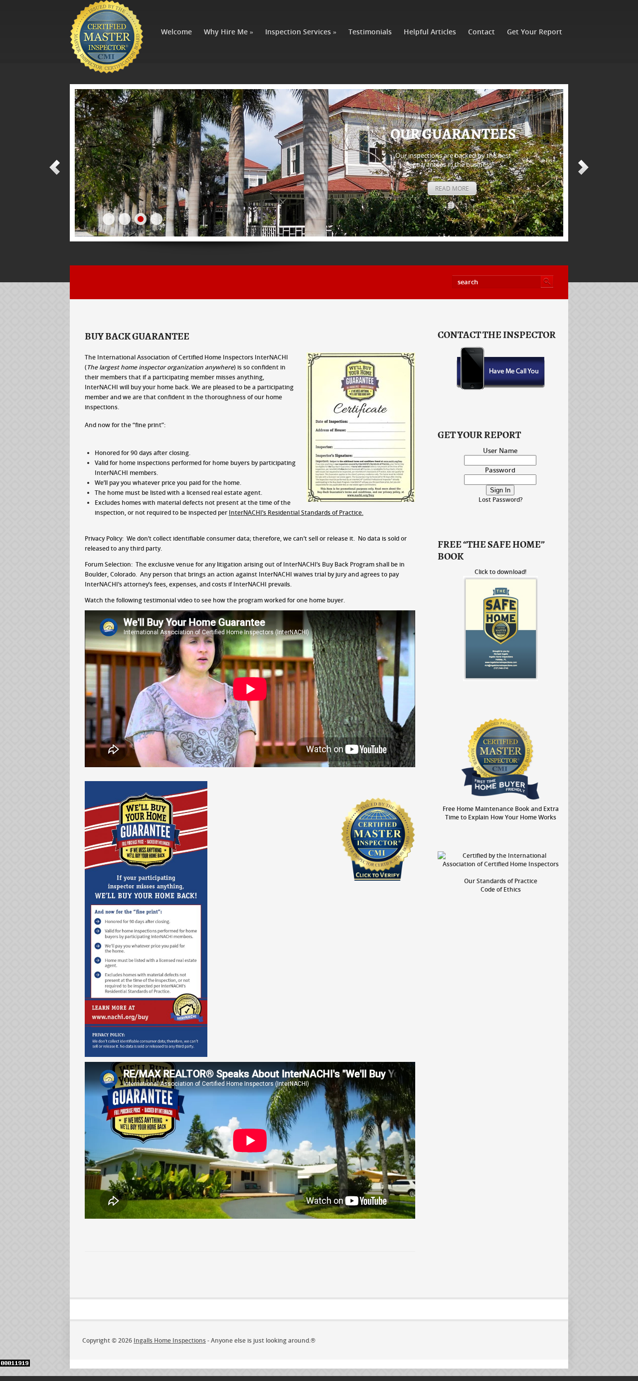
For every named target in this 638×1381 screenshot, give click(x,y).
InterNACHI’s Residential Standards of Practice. (296, 512)
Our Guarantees (453, 134)
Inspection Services (300, 31)
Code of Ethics (500, 889)
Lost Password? (500, 499)
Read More (452, 188)
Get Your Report (534, 31)
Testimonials (370, 31)
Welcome (176, 31)
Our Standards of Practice (500, 881)
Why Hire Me (228, 31)
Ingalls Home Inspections (170, 1340)
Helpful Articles (430, 31)
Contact (481, 31)
